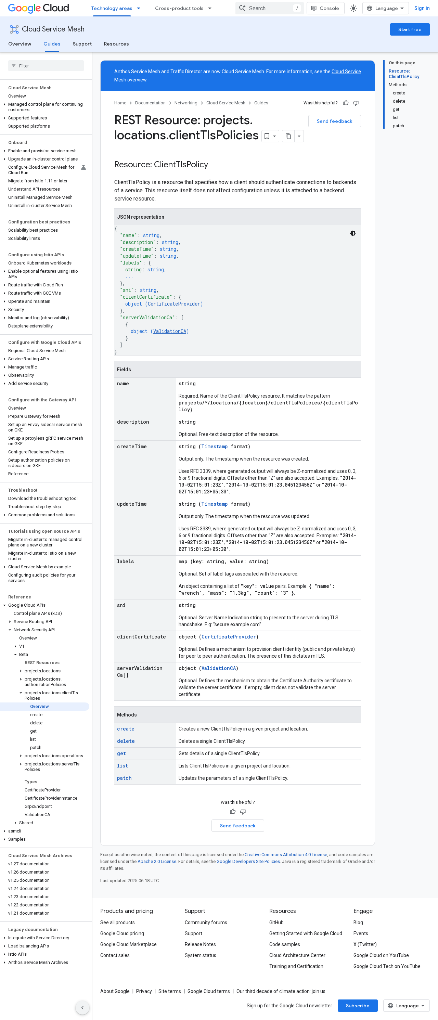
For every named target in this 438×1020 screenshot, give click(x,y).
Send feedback (334, 121)
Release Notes (200, 944)
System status (200, 955)
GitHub (276, 922)
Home (120, 102)
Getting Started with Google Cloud (305, 933)
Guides (52, 44)
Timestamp (214, 446)
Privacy (144, 991)
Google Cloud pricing (122, 933)
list (122, 765)
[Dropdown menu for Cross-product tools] (212, 8)
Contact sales (115, 955)
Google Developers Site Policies (248, 861)
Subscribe (358, 1006)
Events (360, 933)
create (125, 728)
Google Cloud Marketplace (128, 944)
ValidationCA (169, 331)
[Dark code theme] (352, 233)
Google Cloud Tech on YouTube (387, 966)
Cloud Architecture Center (297, 955)
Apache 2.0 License (157, 861)
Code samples (284, 944)
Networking (186, 102)
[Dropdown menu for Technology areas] (140, 8)
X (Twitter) (365, 944)
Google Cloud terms (209, 991)
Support (82, 44)
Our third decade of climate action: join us (280, 991)
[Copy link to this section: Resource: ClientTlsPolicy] (215, 165)
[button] (44, 107)
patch (124, 778)
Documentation (150, 102)
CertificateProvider (174, 303)
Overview (19, 44)
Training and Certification (296, 966)
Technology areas (111, 8)
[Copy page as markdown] (288, 136)
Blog (358, 922)
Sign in (422, 8)
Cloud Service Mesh (53, 29)
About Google (115, 991)
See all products (117, 922)
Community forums (206, 922)
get (121, 753)
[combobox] (269, 8)
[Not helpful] (356, 103)
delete (126, 741)
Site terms (169, 991)
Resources (116, 44)
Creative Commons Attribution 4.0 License (286, 854)
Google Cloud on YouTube (381, 955)
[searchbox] (46, 65)
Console (329, 8)
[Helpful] (345, 103)
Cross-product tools (179, 8)
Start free (410, 29)
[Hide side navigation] (82, 1008)
